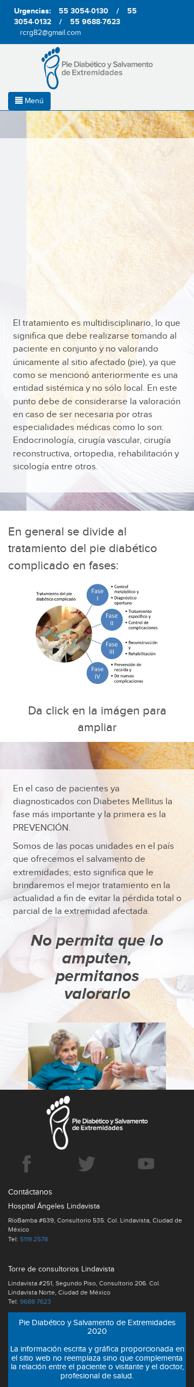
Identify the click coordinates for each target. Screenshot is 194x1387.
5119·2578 (34, 1239)
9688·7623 (35, 1301)
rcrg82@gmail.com (50, 32)
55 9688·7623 (95, 21)
